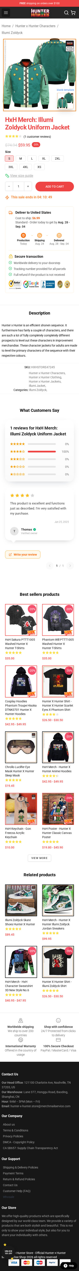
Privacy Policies (13, 1136)
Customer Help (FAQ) (17, 1191)
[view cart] (73, 12)
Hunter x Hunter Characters (35, 26)
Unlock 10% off (8, 1252)
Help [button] (71, 1265)
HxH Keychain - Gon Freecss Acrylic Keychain (18, 833)
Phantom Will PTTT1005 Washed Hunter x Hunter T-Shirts (58, 644)
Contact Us (10, 1185)
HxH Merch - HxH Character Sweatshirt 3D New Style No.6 (19, 986)
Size (8, 151)
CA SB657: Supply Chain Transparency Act (30, 1148)
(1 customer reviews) (37, 136)
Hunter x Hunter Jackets (45, 381)
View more (39, 858)
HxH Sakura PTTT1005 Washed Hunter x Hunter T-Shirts (20, 644)
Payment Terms (13, 1173)
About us (9, 1124)
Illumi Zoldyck (12, 33)
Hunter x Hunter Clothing (45, 377)
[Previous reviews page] (50, 565)
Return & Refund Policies (19, 1179)
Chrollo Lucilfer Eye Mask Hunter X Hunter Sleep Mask (19, 771)
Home (6, 26)
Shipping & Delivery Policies (20, 1167)
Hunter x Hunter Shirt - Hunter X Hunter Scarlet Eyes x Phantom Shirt (57, 705)
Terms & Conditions (15, 1130)
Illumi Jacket (37, 385)
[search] (66, 12)
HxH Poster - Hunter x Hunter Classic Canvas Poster (57, 833)
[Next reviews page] (70, 565)
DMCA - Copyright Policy (19, 1142)
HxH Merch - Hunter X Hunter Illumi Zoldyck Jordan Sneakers (56, 924)
